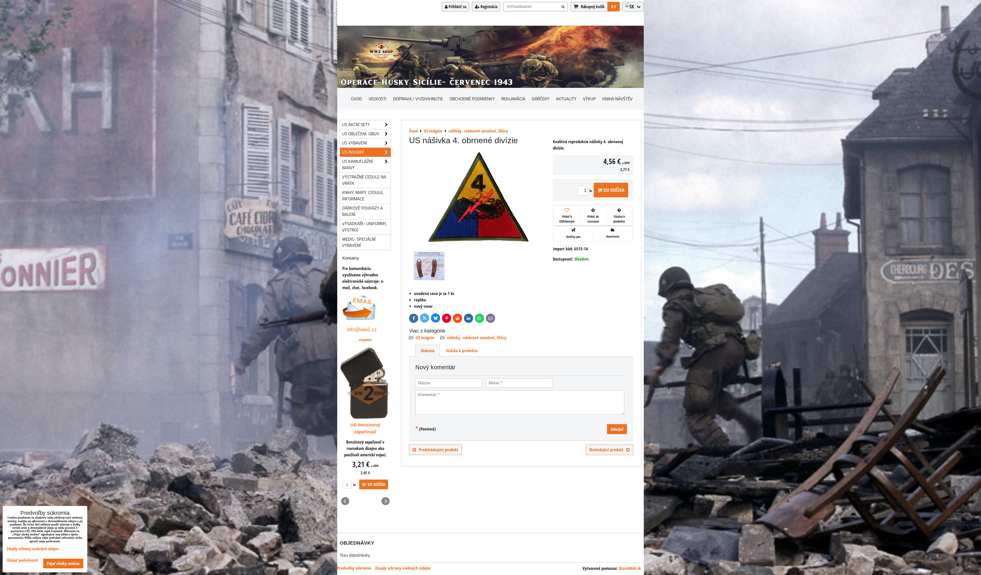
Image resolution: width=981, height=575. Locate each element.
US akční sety (356, 124)
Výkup (589, 98)
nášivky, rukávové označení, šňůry (476, 337)
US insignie (425, 337)
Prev (345, 501)
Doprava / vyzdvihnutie (418, 98)
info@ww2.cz (362, 329)
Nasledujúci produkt (606, 449)
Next (385, 501)
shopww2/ (365, 339)
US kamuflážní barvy (357, 164)
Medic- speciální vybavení (359, 242)
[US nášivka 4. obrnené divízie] (479, 198)
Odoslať (617, 429)
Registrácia (488, 6)
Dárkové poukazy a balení (362, 211)
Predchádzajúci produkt (438, 449)
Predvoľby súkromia (354, 568)
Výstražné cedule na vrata (364, 180)
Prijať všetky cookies (63, 563)
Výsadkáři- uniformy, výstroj (364, 226)
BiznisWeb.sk (630, 568)
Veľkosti (378, 98)
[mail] (359, 318)
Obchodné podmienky (472, 98)
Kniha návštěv (617, 98)
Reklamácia (513, 98)
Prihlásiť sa (457, 6)
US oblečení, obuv (360, 133)
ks (591, 190)
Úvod (356, 98)
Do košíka (613, 190)
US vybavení (354, 143)
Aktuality (566, 98)
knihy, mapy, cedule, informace (363, 195)
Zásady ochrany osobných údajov (403, 568)
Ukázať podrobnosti (22, 560)
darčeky (540, 98)
